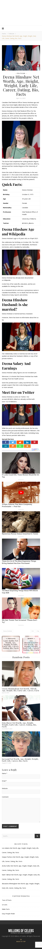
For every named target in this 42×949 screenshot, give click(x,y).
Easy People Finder (8, 914)
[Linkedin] (27, 442)
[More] (27, 446)
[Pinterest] (34, 442)
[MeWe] (5, 446)
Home (4, 34)
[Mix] (12, 446)
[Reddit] (20, 442)
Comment (5, 797)
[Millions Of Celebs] (21, 13)
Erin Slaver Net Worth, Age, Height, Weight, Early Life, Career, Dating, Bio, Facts (19, 725)
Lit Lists (4, 905)
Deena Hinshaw (7, 631)
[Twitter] (12, 442)
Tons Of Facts (6, 900)
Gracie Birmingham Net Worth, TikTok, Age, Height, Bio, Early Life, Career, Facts (20, 689)
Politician (11, 34)
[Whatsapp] (20, 446)
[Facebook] (5, 442)
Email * (4, 781)
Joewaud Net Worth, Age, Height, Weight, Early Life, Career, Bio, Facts (20, 760)
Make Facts (6, 909)
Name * (4, 773)
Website (5, 788)
